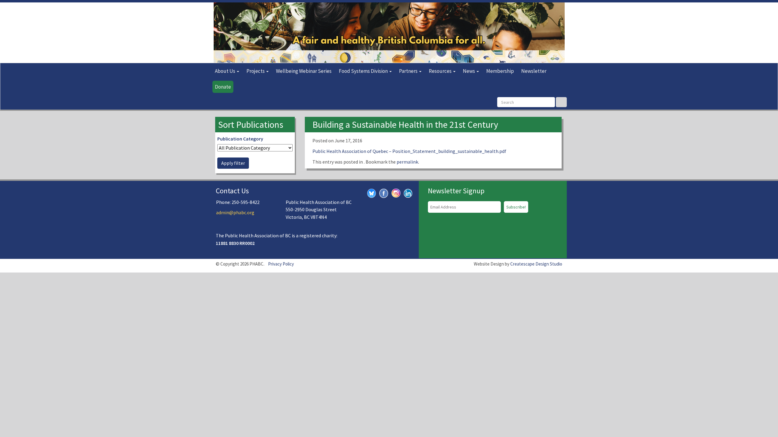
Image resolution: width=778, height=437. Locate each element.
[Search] (561, 102)
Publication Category (240, 139)
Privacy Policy (281, 264)
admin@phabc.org (235, 212)
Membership (500, 71)
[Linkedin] (408, 193)
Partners (408, 71)
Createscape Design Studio (536, 264)
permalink (407, 162)
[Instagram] (396, 192)
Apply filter (233, 163)
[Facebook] (383, 193)
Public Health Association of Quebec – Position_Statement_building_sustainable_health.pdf (409, 151)
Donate (223, 86)
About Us (225, 71)
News (469, 71)
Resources (441, 71)
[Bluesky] (371, 193)
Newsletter (533, 71)
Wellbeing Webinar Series (304, 71)
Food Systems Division (364, 71)
